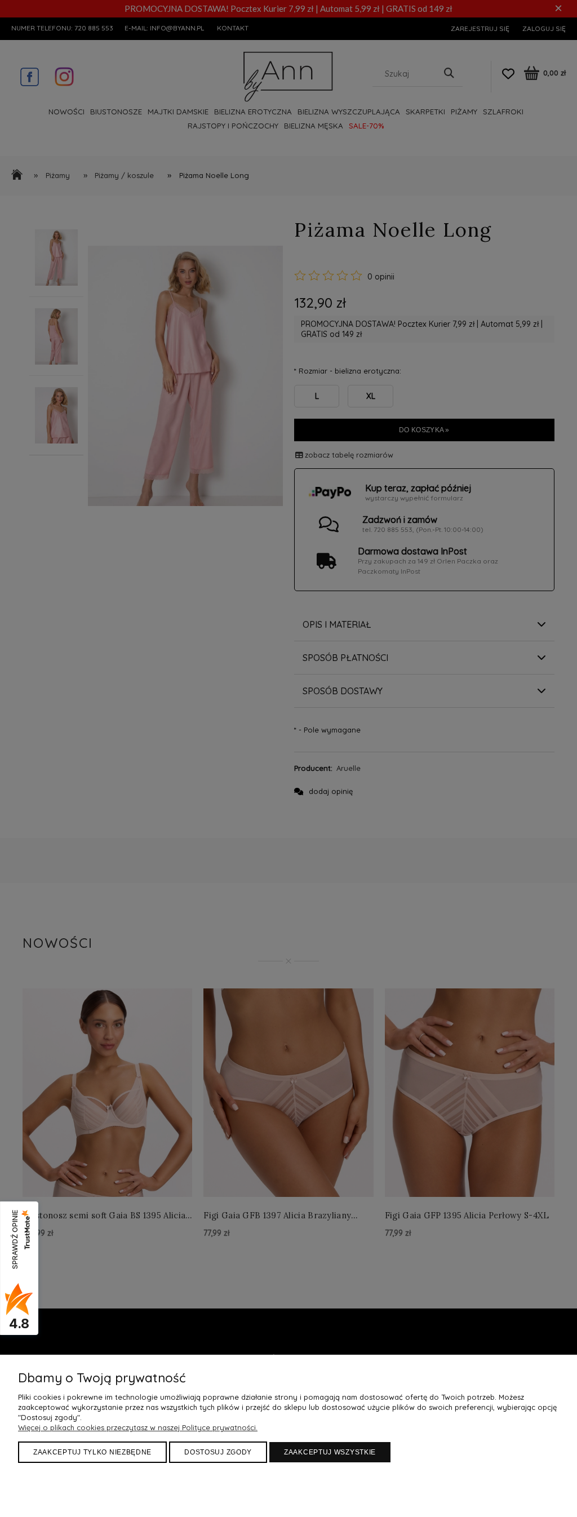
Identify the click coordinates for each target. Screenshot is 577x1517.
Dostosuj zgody (218, 1452)
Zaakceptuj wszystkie (330, 1452)
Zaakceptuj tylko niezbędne (92, 1452)
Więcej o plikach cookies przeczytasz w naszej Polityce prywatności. (138, 1427)
